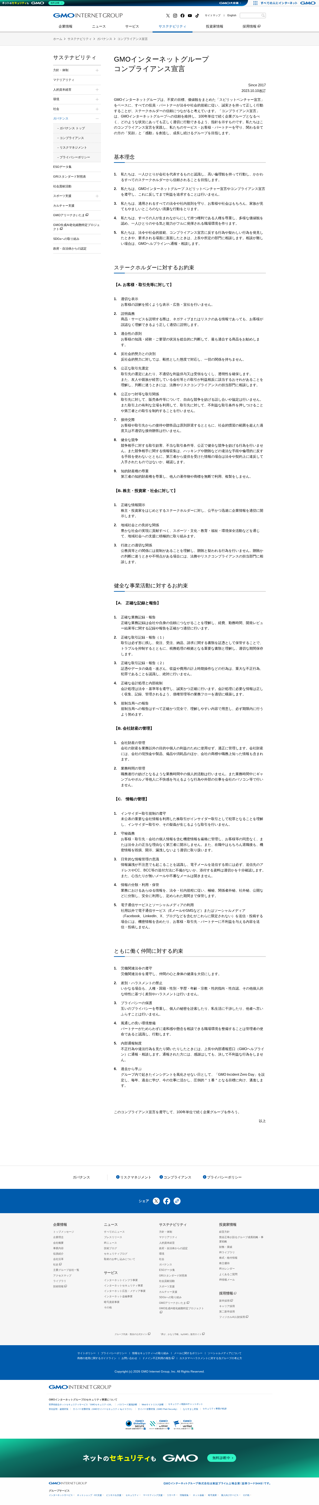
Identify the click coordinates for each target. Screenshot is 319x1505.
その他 (108, 1307)
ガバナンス (104, 39)
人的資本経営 (167, 1242)
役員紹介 (58, 1253)
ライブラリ (59, 1281)
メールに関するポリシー (188, 1353)
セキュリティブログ (115, 1253)
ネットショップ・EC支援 (89, 1495)
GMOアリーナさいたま (69, 215)
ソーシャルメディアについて (225, 1353)
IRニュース (110, 1242)
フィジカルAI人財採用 (75, 17)
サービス (132, 26)
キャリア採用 (227, 1306)
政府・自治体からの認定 (70, 248)
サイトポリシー (86, 1353)
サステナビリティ (172, 26)
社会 (161, 1259)
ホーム (57, 39)
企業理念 (58, 1237)
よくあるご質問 (228, 1274)
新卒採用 (224, 1300)
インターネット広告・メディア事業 (125, 1291)
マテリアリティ (63, 80)
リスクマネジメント (73, 147)
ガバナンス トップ (72, 128)
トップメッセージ (63, 1231)
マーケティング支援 (153, 1495)
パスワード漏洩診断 (127, 1404)
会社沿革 (58, 1259)
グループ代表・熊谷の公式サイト (131, 1334)
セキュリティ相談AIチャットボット (185, 1404)
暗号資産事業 (142, 17)
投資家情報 (214, 26)
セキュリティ (132, 1495)
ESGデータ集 (62, 166)
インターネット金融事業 (77, 17)
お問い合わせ (129, 1358)
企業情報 (65, 26)
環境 (161, 1253)
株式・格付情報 (70, 17)
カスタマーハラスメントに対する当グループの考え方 (210, 1358)
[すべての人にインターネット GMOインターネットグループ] (288, 3)
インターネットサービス (61, 1495)
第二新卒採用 (227, 1311)
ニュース (99, 26)
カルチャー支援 (63, 205)
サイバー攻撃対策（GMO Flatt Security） (158, 1409)
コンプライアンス (72, 138)
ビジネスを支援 (113, 1495)
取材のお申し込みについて (119, 1259)
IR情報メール (227, 1279)
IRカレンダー (227, 1268)
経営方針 (224, 1231)
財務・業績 (225, 1246)
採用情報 (250, 26)
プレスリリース (70, 17)
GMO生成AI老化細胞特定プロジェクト (76, 227)
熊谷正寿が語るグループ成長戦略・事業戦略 (241, 1239)
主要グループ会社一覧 (149, 17)
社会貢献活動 (62, 186)
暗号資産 (212, 1495)
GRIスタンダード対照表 (69, 176)
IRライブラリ (227, 1252)
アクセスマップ (62, 1275)
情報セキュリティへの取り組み (150, 1353)
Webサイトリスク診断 (153, 1404)
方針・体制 (165, 1231)
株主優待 (224, 1263)
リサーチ (171, 1495)
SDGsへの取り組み (66, 238)
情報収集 (184, 1495)
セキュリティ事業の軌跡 (215, 1408)
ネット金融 (198, 1495)
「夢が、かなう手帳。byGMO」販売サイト (180, 1334)
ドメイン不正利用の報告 (156, 1358)
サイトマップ (212, 15)
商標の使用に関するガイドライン (96, 1358)
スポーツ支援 (167, 1286)
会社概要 (58, 1242)
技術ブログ (140, 17)
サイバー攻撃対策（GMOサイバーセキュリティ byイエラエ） (103, 1409)
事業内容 (65, 17)
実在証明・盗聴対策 (58, 1409)
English (231, 15)
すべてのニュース (114, 1231)
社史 (55, 1264)
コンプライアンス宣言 (132, 39)
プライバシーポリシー (75, 157)
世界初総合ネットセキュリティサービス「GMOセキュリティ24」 (81, 1404)
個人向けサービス (229, 1495)
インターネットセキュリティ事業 (123, 1285)
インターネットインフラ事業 (121, 1280)
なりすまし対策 (190, 1409)
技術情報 (58, 1286)
